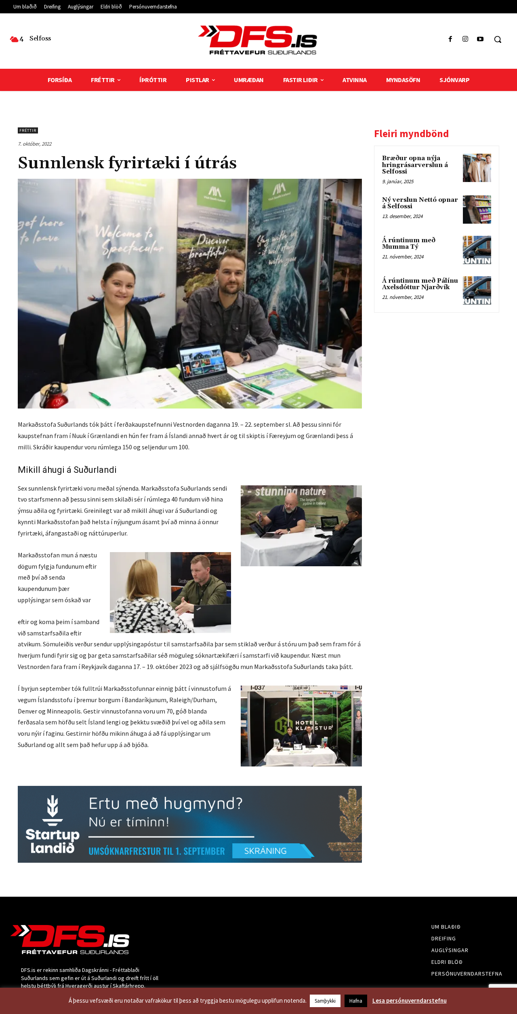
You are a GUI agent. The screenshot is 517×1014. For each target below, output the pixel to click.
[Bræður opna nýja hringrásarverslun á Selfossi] (477, 168)
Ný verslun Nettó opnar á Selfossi (420, 203)
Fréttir (27, 130)
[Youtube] (480, 39)
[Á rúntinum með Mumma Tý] (477, 250)
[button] (497, 39)
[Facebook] (450, 39)
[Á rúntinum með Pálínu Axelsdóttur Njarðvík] (477, 290)
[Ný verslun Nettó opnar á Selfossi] (477, 209)
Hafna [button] (355, 1000)
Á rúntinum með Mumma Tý (408, 244)
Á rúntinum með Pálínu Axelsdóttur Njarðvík (420, 284)
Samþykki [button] (325, 1000)
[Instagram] (465, 39)
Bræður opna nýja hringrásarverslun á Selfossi (415, 165)
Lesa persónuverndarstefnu (409, 1000)
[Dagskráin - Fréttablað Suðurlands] (258, 40)
